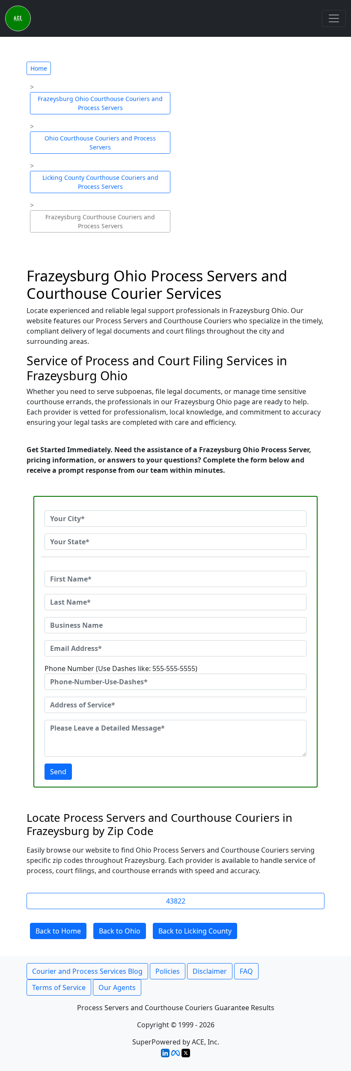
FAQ (246, 971)
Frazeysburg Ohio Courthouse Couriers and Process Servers (100, 103)
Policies (167, 971)
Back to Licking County (195, 931)
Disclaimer (210, 971)
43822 (175, 901)
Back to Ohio (119, 931)
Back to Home (58, 931)
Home (38, 68)
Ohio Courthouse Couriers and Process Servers (100, 142)
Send (58, 771)
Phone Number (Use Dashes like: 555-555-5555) (121, 668)
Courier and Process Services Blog (87, 971)
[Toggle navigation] (334, 18)
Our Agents (117, 987)
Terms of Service (59, 987)
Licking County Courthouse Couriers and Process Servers (100, 182)
